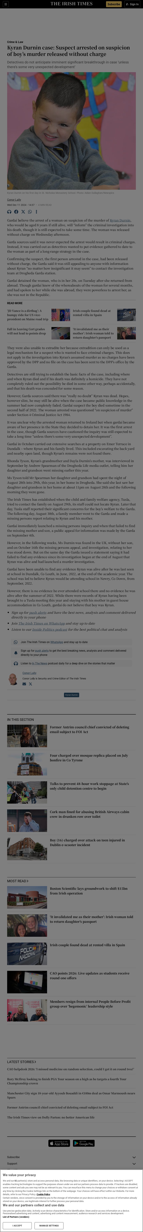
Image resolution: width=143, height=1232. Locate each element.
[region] (71, 1200)
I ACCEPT (17, 1225)
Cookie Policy (43, 1194)
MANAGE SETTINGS (49, 1225)
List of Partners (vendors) (16, 1217)
